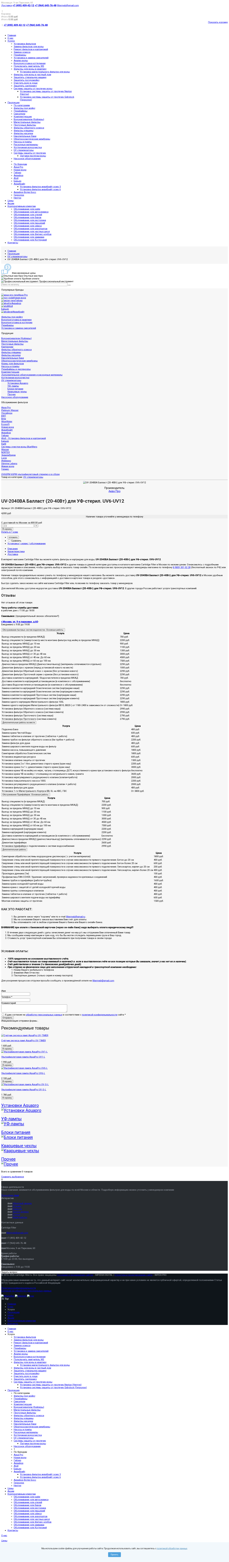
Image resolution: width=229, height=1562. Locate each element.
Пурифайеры (20, 111)
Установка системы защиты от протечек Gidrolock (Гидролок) (53, 1387)
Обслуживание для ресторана (30, 220)
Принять (114, 1554)
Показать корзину (218, 22)
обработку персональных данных (44, 1014)
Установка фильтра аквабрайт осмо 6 (40, 189)
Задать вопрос (21, 1211)
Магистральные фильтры (27, 122)
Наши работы (20, 1217)
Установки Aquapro (20, 1105)
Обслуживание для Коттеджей (30, 239)
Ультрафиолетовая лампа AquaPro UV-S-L (23, 1089)
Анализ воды (21, 60)
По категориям (22, 105)
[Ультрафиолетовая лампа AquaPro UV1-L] (24, 1051)
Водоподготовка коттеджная (29, 63)
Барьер (17, 181)
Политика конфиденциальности (18, 1288)
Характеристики (16, 551)
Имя (3, 991)
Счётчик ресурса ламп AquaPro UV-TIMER (23, 1040)
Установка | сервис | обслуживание (26, 543)
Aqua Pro (18, 167)
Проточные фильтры (25, 125)
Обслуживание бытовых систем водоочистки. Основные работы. (33, 630)
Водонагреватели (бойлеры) (29, 119)
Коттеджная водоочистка (28, 147)
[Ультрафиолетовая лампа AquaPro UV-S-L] (25, 1084)
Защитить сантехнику (25, 85)
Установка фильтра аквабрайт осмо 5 (40, 186)
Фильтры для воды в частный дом (32, 74)
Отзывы (17, 1206)
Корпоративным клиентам (21, 206)
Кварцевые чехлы (19, 1145)
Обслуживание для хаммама (29, 237)
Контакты (12, 242)
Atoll (16, 178)
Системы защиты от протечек (30, 153)
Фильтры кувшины (23, 130)
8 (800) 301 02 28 (182, 567)
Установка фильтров (25, 43)
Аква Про (114, 491)
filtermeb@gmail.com (68, 5)
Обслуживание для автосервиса (31, 211)
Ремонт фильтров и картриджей (31, 49)
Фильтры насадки (23, 133)
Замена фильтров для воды (29, 46)
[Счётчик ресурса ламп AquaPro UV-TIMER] (24, 1035)
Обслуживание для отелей (28, 214)
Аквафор (18, 175)
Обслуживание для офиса (28, 225)
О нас (10, 38)
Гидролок (19, 195)
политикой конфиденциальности (99, 1014)
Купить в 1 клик (9, 532)
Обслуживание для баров (27, 217)
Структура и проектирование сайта (133, 1275)
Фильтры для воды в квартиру (30, 69)
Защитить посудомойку (26, 80)
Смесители (19, 113)
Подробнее (10, 1195)
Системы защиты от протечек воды (33, 88)
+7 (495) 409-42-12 (23, 5)
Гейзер (17, 172)
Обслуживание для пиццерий (29, 223)
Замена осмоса (22, 52)
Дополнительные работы (14, 849)
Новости (17, 1209)
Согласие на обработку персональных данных (26, 1290)
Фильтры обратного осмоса (29, 127)
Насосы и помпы (23, 141)
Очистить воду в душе (26, 83)
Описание (12, 548)
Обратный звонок (22, 1203)
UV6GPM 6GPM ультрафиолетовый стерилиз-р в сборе (30, 474)
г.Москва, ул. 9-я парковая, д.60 (19, 621)
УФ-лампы (11, 1118)
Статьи (16, 1214)
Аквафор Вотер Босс (25, 192)
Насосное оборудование (27, 158)
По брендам (20, 164)
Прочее (8, 1159)
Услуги (11, 41)
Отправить (7, 1018)
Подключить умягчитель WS (29, 66)
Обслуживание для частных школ (32, 231)
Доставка (6, 5)
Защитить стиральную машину (30, 77)
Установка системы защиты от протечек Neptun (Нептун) (50, 1384)
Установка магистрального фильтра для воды (45, 71)
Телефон (6, 997)
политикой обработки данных (172, 1548)
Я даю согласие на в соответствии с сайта (65, 1014)
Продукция (13, 102)
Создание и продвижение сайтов (75, 1275)
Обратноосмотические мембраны (32, 139)
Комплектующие (23, 116)
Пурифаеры (20, 55)
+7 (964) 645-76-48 (45, 5)
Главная (11, 35)
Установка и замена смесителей (31, 57)
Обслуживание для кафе (27, 209)
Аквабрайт (19, 183)
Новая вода (20, 169)
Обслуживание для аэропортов (30, 228)
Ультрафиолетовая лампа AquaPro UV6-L (23, 1073)
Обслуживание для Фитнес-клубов (32, 234)
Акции (10, 203)
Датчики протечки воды (33, 155)
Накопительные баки (25, 136)
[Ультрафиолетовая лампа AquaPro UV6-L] (24, 1068)
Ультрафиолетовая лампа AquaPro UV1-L (23, 1056)
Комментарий (8, 1003)
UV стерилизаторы (24, 150)
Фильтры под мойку (24, 108)
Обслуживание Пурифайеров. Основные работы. (25, 794)
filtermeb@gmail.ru (75, 916)
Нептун (17, 197)
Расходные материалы (26, 144)
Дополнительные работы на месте (18, 722)
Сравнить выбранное (12, 1176)
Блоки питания (15, 1132)
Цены (10, 200)
